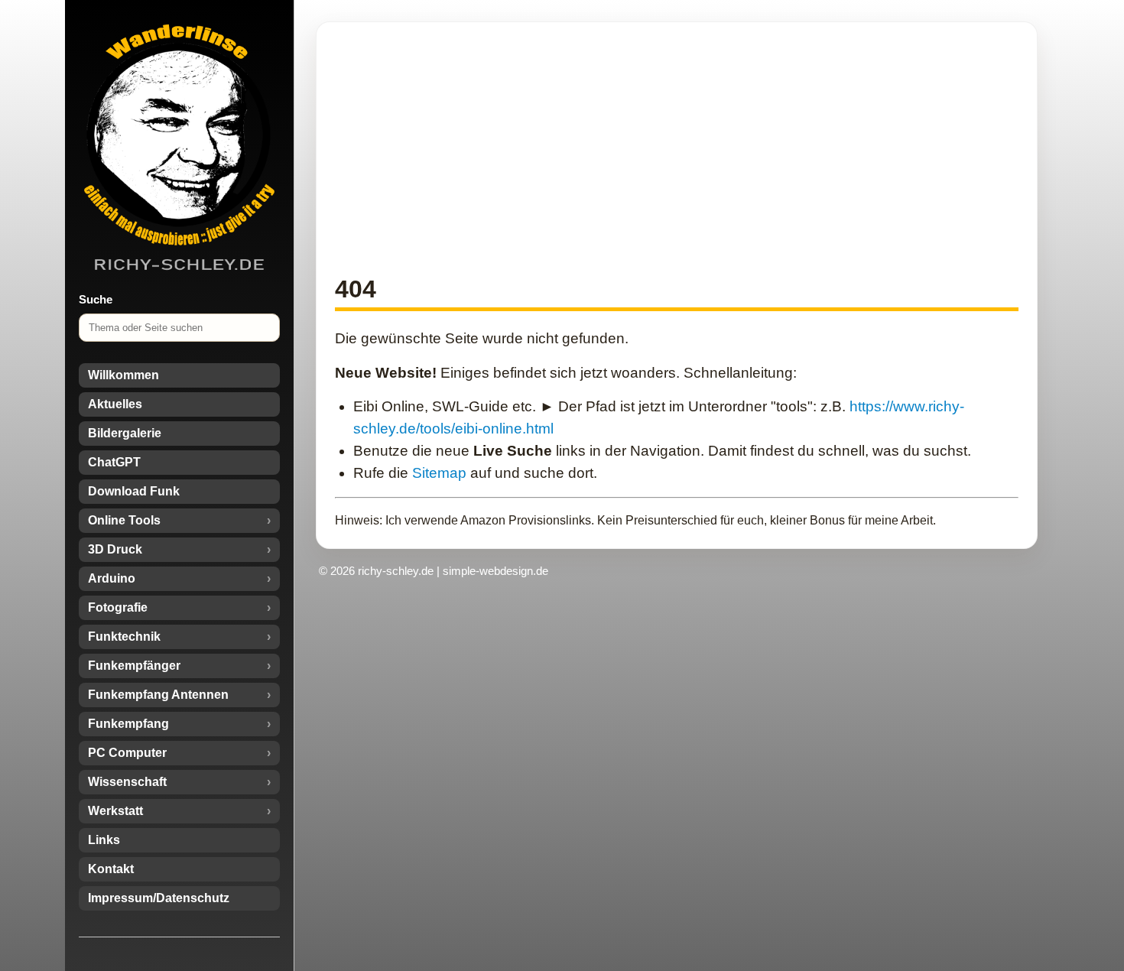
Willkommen (123, 375)
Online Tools (124, 520)
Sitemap (439, 473)
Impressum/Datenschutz (158, 897)
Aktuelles (115, 404)
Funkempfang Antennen (158, 694)
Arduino (111, 578)
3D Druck (115, 549)
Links (104, 839)
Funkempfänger (134, 665)
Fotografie (118, 607)
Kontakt (111, 868)
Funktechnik (124, 636)
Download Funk (134, 491)
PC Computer (127, 752)
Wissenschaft (127, 781)
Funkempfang (128, 723)
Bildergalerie (124, 433)
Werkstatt (115, 810)
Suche (95, 299)
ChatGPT (114, 462)
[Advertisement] (676, 148)
